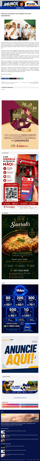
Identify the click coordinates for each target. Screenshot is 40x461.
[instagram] (11, 404)
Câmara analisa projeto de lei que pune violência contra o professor (15, 450)
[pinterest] (29, 407)
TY (25, 459)
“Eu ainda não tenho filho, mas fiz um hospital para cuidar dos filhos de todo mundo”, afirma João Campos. (21, 439)
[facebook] (29, 404)
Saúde (4, 76)
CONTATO (37, 459)
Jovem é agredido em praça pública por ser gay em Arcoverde (14, 454)
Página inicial (3, 11)
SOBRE (31, 459)
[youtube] (11, 407)
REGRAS (34, 459)
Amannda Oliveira (4, 17)
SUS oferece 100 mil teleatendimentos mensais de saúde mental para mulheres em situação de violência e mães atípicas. (21, 435)
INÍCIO (28, 459)
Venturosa (6, 11)
